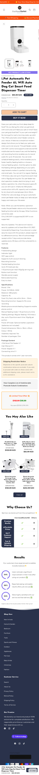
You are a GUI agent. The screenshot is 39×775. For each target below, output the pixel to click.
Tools (6, 638)
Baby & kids (8, 660)
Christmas (7, 665)
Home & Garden (9, 624)
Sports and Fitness (10, 642)
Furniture (7, 633)
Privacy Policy (8, 691)
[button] (4, 10)
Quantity (4, 101)
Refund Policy (8, 696)
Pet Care (7, 656)
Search (6, 682)
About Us (7, 687)
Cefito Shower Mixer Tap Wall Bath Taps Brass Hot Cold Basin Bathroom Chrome (28, 444)
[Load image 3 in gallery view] (29, 63)
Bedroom (7, 629)
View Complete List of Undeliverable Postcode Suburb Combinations (17, 384)
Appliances (8, 651)
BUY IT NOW (19, 118)
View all (19, 495)
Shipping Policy (9, 700)
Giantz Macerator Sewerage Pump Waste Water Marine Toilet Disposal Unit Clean (28, 480)
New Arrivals (8, 619)
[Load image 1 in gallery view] (9, 63)
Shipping (4, 97)
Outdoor (7, 647)
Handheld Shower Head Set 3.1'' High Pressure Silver (10, 443)
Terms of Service (10, 705)
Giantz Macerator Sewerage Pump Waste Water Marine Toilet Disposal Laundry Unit (10, 480)
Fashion (6, 669)
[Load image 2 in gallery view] (19, 63)
